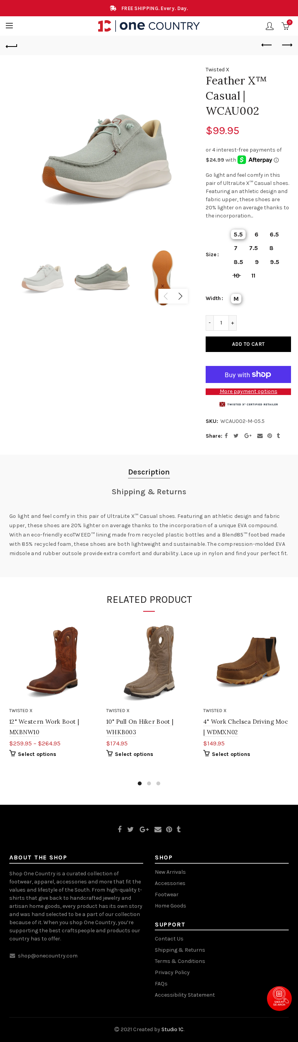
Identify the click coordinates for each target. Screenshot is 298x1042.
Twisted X (217, 69)
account (269, 26)
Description (149, 472)
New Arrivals (170, 872)
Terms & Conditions (180, 961)
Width (213, 298)
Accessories (170, 883)
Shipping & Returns (149, 491)
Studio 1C (172, 1029)
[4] (246, 661)
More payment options (248, 391)
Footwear (166, 894)
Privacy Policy (172, 972)
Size (211, 255)
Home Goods (170, 905)
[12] (52, 661)
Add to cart (248, 344)
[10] (149, 661)
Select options (37, 754)
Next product (286, 45)
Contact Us (169, 938)
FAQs (161, 983)
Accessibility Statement (185, 995)
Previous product (267, 45)
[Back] (11, 45)
